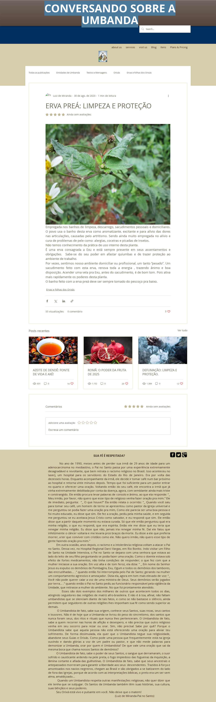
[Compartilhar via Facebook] (47, 301)
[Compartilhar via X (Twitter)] (55, 301)
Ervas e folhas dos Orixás (139, 72)
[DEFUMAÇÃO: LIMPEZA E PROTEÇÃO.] (162, 350)
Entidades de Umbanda (68, 72)
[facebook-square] (172, 454)
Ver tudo (182, 330)
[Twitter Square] (178, 454)
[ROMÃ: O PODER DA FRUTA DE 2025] (108, 350)
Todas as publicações (39, 72)
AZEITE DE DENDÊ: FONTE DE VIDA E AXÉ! (51, 372)
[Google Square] (184, 454)
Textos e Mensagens (97, 72)
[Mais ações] (168, 96)
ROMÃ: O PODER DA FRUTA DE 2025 (107, 372)
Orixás (117, 72)
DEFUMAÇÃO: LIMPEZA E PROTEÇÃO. (159, 372)
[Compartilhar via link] (72, 301)
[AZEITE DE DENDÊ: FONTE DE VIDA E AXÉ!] (53, 350)
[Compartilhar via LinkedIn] (63, 301)
